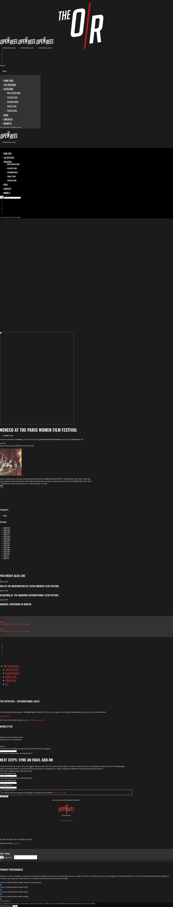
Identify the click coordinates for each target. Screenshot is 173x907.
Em (0, 487)
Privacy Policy (58, 793)
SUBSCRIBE (4, 796)
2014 (5, 554)
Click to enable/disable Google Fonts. (14, 887)
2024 (5, 532)
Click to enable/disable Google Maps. (14, 892)
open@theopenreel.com (36, 720)
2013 (5, 556)
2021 (5, 539)
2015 (5, 552)
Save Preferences (5, 901)
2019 (5, 543)
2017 (5, 547)
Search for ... (9, 858)
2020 (5, 541)
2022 (5, 536)
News (5, 516)
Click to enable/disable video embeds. (14, 896)
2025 (5, 530)
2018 (5, 545)
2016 (5, 549)
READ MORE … (5, 716)
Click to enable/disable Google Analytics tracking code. (20, 882)
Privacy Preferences (6, 906)
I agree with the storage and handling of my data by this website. (34, 793)
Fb (2, 487)
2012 (5, 558)
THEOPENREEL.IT (66, 820)
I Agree (15, 906)
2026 (5, 528)
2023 (5, 534)
